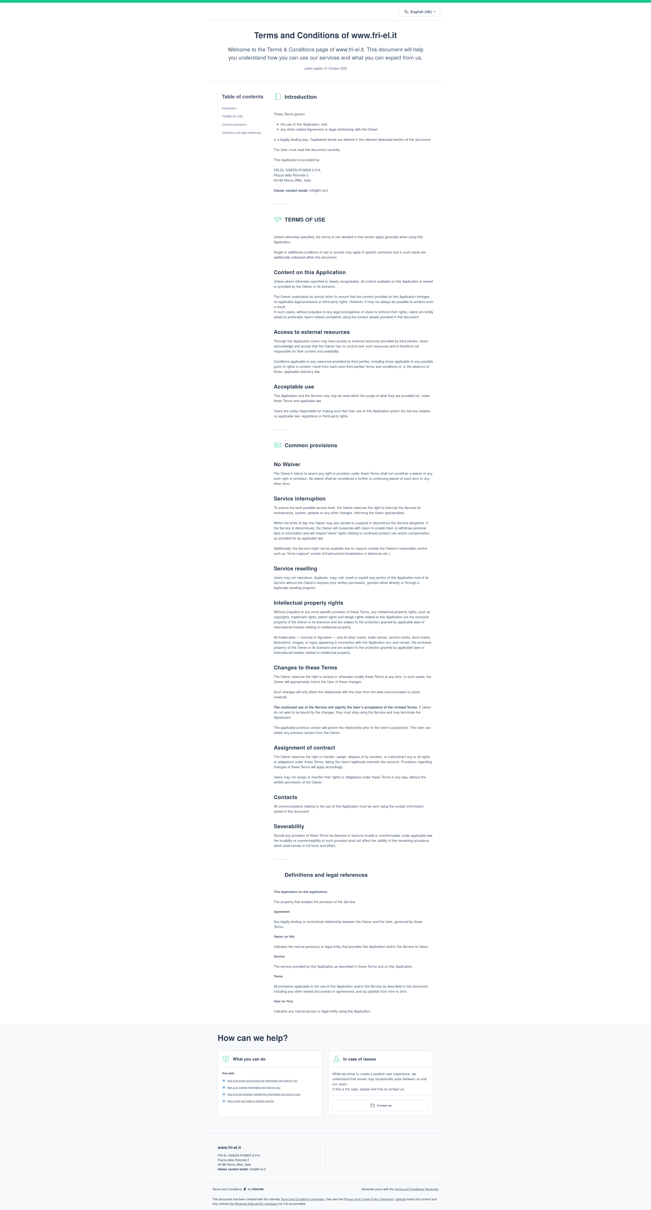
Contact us (384, 1105)
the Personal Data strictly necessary (254, 1203)
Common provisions (234, 124)
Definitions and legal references (241, 133)
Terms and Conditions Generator (417, 1189)
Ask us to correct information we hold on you (253, 1087)
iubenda (400, 1199)
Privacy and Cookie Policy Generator (369, 1199)
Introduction (229, 108)
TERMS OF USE (232, 116)
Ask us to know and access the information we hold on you (262, 1081)
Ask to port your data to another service (250, 1101)
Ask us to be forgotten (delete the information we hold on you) (264, 1094)
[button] (419, 12)
